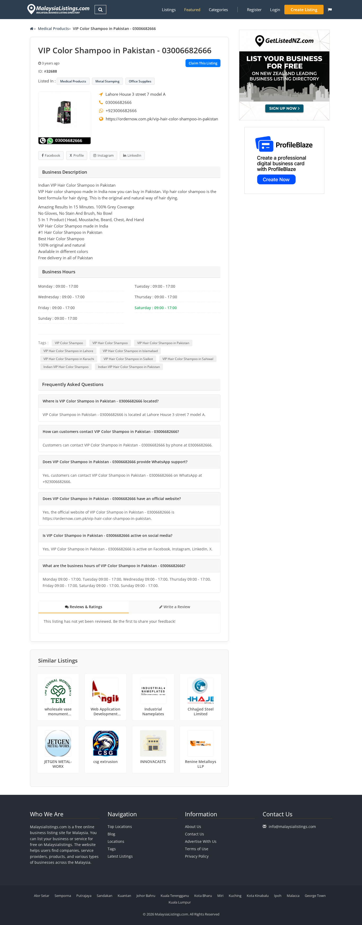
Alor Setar (41, 895)
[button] (330, 9)
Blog (111, 833)
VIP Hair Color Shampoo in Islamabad (130, 351)
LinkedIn (134, 155)
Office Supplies (140, 81)
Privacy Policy (197, 856)
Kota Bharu (203, 895)
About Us (193, 826)
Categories (218, 9)
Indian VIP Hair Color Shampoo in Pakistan (129, 367)
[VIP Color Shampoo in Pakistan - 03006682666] (64, 117)
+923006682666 (121, 110)
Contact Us (194, 833)
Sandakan (104, 895)
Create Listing (304, 9)
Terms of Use (196, 848)
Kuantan (124, 895)
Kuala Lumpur (180, 902)
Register (254, 9)
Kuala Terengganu (175, 895)
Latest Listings (120, 856)
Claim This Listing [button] (203, 63)
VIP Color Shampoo (69, 343)
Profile (78, 155)
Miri (220, 895)
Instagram (106, 155)
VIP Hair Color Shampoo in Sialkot (128, 359)
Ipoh (277, 895)
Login (275, 9)
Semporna (63, 895)
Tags (112, 848)
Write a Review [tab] (176, 606)
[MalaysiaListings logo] (57, 9)
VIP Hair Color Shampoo (110, 343)
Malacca (293, 895)
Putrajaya (83, 895)
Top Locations (120, 826)
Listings (169, 9)
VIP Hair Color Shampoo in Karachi (68, 359)
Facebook (52, 155)
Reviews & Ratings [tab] (85, 606)
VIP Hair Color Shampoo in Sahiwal (187, 359)
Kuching (235, 895)
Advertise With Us (201, 841)
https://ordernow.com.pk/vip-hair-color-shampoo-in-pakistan (162, 118)
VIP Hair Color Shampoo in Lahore (68, 351)
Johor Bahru (145, 895)
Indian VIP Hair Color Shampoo (66, 367)
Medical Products (53, 28)
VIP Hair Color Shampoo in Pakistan (163, 343)
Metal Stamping (107, 81)
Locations (116, 841)
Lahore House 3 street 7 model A (135, 94)
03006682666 (118, 102)
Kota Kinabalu (258, 895)
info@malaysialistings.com (292, 826)
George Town (315, 895)
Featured (192, 9)
